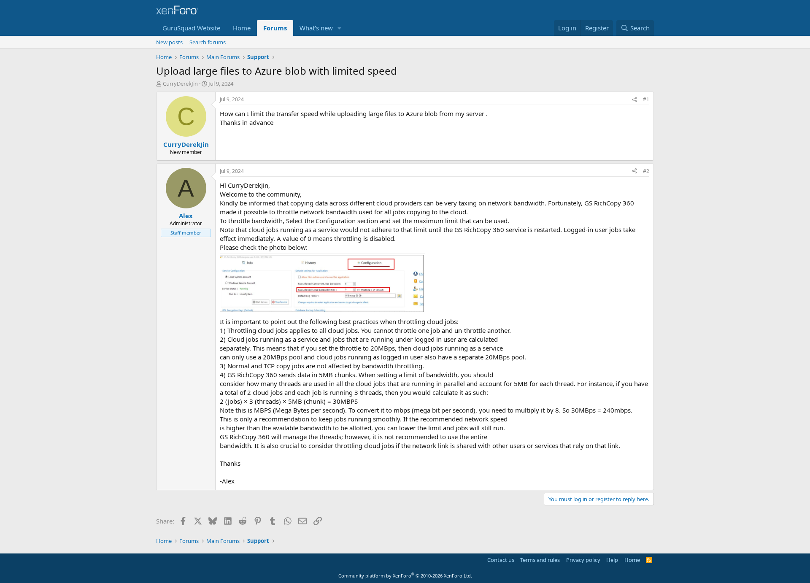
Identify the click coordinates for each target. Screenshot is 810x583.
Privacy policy (583, 560)
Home (242, 28)
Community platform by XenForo (405, 575)
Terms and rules (540, 560)
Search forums (207, 42)
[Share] (634, 100)
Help (612, 560)
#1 (646, 99)
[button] (340, 28)
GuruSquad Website (191, 28)
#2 (646, 171)
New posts (169, 42)
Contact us (500, 560)
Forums (275, 28)
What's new (316, 28)
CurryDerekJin (180, 83)
